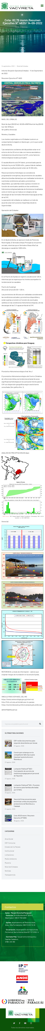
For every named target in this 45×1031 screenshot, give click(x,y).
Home (17, 27)
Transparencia (10, 875)
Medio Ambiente (11, 859)
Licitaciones (9, 855)
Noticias (25, 27)
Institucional (9, 851)
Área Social (9, 839)
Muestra (8, 863)
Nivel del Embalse (22, 66)
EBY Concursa (10, 843)
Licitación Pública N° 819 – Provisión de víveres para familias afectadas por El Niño (27, 787)
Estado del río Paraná (12, 847)
